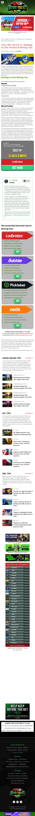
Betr (12, 637)
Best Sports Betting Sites (21, 778)
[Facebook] (14, 802)
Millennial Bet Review (11, 766)
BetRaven (13, 575)
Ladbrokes (14, 567)
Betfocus (13, 591)
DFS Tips (25, 750)
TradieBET (14, 573)
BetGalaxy (14, 642)
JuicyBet (13, 622)
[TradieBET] (17, 543)
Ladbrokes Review (13, 759)
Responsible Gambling (13, 776)
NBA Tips (25, 747)
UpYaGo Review (18, 762)
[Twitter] (17, 802)
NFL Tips (15, 752)
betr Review (26, 762)
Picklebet (13, 583)
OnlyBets (13, 593)
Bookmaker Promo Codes (17, 783)
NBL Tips (20, 747)
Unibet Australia (15, 596)
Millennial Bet (14, 624)
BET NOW (17, 167)
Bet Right (13, 586)
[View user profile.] (6, 183)
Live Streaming (10, 778)
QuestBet (13, 630)
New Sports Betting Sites (17, 781)
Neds (12, 580)
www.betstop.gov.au (28, 730)
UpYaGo (13, 614)
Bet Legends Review (23, 766)
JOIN (17, 251)
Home (2, 39)
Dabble (13, 570)
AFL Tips (9, 747)
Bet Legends (14, 601)
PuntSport (14, 599)
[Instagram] (21, 802)
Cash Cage (14, 606)
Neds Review (9, 762)
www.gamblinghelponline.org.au (23, 335)
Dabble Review (23, 759)
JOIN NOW (26, 567)
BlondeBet (14, 588)
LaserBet (13, 635)
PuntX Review (22, 764)
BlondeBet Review (13, 764)
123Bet (13, 619)
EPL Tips (20, 752)
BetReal (13, 578)
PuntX (12, 604)
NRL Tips (13, 39)
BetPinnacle (14, 627)
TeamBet (13, 609)
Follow (27, 181)
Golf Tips (20, 750)
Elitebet (13, 640)
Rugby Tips (7, 39)
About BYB (11, 773)
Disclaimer (24, 773)
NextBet (13, 617)
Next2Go (13, 632)
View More (28, 358)
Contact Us (17, 773)
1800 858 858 (25, 333)
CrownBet (13, 611)
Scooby (18, 51)
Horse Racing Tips (12, 750)
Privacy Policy (23, 776)
